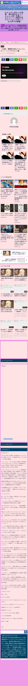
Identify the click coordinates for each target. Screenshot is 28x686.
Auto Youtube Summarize (14, 80)
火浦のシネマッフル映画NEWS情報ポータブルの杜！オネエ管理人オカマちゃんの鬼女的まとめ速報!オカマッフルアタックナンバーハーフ (13, 537)
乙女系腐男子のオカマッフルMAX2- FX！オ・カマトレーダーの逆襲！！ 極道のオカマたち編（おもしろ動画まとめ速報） (13, 489)
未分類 (2, 46)
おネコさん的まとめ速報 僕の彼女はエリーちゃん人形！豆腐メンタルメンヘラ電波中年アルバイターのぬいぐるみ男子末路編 (13, 457)
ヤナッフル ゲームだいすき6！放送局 (10, 612)
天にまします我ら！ (6, 597)
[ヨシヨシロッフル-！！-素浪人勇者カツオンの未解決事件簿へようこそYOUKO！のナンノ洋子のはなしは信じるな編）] (13, 568)
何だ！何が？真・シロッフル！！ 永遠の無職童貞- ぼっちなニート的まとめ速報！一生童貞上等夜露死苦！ (13, 507)
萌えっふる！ (4, 594)
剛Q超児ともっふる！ (6, 610)
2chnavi (3, 366)
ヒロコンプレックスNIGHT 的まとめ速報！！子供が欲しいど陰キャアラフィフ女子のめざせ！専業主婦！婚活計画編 (13, 587)
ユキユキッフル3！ (5, 591)
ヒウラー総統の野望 (6, 615)
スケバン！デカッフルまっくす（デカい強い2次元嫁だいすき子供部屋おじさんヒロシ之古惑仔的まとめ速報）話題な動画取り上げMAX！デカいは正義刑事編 (13, 555)
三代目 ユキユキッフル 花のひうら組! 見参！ (12, 618)
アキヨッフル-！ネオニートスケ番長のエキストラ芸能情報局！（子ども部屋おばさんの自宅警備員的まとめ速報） (13, 562)
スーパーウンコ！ (5, 493)
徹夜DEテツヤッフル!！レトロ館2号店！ (10, 607)
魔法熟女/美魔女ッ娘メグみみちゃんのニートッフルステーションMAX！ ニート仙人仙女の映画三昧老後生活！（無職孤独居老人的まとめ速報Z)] (13, 483)
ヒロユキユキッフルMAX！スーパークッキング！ (12, 604)
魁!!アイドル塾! (5, 621)
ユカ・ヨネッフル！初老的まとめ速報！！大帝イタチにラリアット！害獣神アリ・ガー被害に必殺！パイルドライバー (13, 543)
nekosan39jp (14, 126)
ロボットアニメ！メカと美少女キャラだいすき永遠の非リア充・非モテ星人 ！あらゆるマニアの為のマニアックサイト (13, 521)
